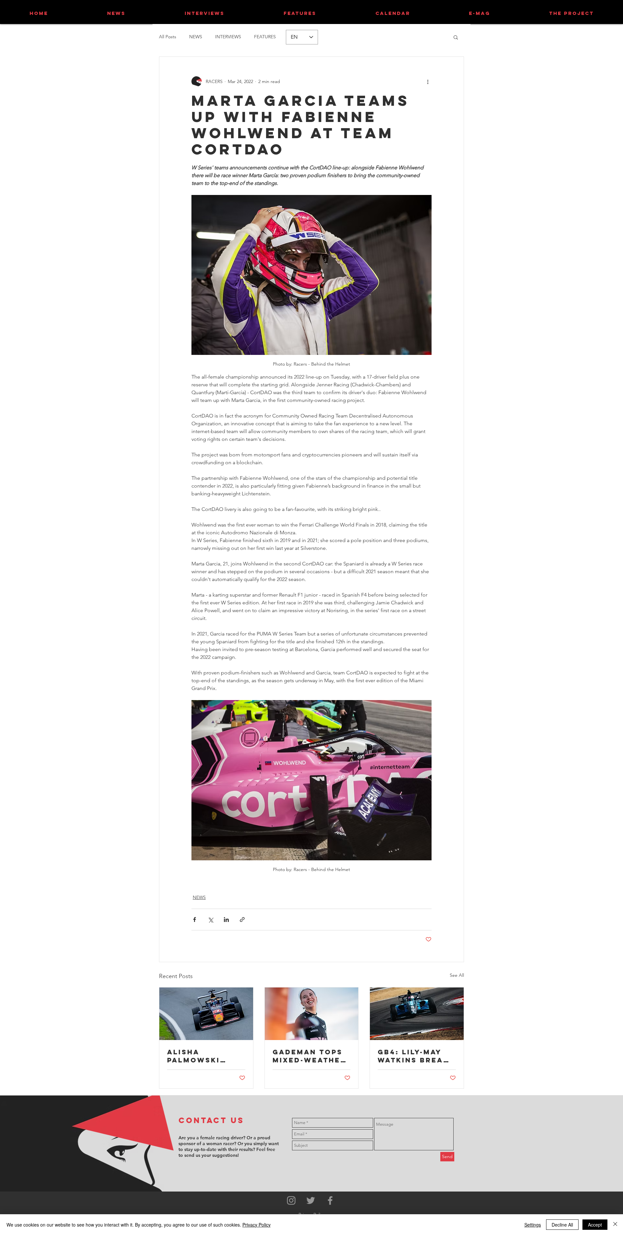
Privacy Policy (256, 1224)
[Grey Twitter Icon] (310, 1200)
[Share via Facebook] (194, 919)
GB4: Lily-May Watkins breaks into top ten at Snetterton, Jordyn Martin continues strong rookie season (416, 1056)
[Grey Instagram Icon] (291, 1200)
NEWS (195, 37)
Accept (595, 1224)
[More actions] (428, 81)
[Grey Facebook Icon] (330, 1200)
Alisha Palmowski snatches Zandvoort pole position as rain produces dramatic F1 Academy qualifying (201, 1056)
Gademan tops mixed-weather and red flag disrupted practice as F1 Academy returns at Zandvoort (309, 1056)
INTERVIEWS (228, 37)
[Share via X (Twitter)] (210, 919)
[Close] (615, 1224)
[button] (456, 37)
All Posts (167, 37)
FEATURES (265, 37)
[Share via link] (242, 919)
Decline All (562, 1224)
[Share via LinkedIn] (226, 919)
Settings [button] (532, 1224)
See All (457, 975)
